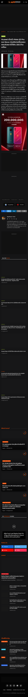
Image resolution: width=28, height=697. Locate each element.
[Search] (26, 2)
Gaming (3, 657)
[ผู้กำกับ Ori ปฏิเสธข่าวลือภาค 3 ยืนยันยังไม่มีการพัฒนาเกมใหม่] (4, 587)
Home (8, 31)
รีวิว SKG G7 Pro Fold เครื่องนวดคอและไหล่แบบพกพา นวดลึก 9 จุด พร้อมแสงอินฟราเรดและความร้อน (13, 506)
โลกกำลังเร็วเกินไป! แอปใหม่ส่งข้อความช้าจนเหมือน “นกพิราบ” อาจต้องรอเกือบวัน (18, 600)
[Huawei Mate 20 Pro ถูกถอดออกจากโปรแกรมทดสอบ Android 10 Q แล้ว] (14, 386)
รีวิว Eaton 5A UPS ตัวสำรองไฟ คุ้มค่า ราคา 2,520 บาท (13, 487)
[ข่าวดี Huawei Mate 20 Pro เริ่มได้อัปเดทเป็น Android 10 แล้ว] (14, 292)
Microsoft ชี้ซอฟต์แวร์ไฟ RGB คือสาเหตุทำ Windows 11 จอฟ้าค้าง (18, 593)
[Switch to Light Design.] (24, 2)
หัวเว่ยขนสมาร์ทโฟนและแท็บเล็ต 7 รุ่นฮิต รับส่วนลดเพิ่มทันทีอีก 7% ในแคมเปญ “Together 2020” (13, 279)
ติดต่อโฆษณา (9, 689)
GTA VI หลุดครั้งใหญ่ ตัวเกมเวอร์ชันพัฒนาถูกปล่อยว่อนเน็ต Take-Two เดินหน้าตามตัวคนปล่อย (18, 659)
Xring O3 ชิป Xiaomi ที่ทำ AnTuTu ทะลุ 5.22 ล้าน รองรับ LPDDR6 (18, 607)
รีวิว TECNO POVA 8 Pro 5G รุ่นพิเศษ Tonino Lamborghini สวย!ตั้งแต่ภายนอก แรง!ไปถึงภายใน (13, 465)
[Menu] (2, 2)
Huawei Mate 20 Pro (6, 199)
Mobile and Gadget (5, 641)
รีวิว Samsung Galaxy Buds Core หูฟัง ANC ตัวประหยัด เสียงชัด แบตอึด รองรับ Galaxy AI (18, 643)
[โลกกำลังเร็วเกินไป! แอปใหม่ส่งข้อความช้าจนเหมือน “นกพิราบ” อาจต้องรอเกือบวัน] (4, 601)
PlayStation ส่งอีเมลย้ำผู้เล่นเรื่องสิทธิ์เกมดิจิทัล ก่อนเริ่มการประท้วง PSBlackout (17, 666)
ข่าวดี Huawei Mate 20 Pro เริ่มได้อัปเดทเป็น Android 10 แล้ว (13, 303)
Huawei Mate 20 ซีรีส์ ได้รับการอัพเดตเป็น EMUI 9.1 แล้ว (13, 351)
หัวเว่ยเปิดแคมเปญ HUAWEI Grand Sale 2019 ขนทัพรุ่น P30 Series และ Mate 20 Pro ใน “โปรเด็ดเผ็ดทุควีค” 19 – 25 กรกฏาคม (13, 327)
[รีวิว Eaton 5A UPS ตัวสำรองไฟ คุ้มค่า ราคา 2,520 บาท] (14, 482)
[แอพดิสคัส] (14, 2)
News (14, 31)
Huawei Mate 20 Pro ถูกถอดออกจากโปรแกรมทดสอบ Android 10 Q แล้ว (13, 397)
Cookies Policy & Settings (19, 689)
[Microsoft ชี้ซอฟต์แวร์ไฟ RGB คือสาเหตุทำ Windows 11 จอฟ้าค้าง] (4, 594)
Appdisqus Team (11, 216)
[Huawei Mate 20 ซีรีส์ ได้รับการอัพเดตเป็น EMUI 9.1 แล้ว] (14, 340)
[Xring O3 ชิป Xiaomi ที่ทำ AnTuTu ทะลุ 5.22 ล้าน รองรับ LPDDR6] (4, 608)
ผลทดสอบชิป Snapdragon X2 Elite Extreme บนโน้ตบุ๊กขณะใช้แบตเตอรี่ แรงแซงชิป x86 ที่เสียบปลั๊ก (18, 651)
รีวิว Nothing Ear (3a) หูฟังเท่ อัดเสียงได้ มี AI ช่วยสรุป (13, 445)
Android (11, 31)
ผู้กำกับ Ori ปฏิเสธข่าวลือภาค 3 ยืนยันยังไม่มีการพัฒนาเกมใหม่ (18, 586)
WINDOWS (3, 649)
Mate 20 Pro (21, 199)
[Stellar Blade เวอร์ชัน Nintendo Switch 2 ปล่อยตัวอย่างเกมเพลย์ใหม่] (14, 565)
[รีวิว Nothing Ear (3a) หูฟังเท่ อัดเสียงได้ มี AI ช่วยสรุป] (14, 440)
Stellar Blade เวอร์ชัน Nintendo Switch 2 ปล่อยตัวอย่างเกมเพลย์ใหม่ (12, 577)
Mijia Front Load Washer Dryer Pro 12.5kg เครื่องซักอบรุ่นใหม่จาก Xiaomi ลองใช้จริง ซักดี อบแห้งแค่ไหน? (14, 535)
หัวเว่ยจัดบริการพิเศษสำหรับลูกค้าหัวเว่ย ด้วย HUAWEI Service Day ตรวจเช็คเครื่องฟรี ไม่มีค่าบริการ (12, 374)
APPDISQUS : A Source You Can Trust (18, 693)
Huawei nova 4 (14, 199)
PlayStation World (5, 665)
